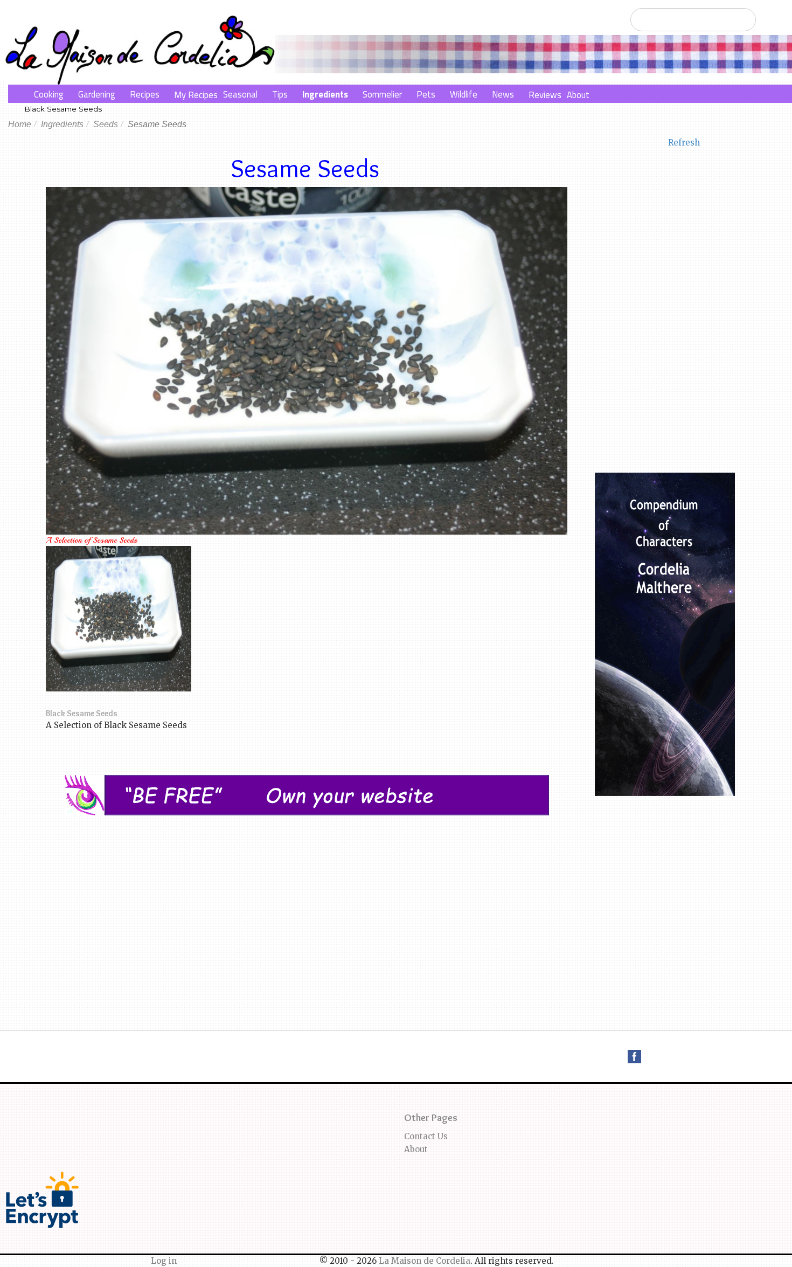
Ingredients (325, 94)
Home (19, 124)
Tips (280, 94)
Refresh (684, 142)
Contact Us (426, 1136)
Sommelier (382, 94)
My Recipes (196, 94)
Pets (425, 94)
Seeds (105, 124)
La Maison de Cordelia (424, 1261)
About (578, 94)
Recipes (144, 94)
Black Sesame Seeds (63, 109)
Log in (164, 1261)
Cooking (49, 94)
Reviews (545, 94)
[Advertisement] (306, 896)
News (503, 94)
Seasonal (240, 94)
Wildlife (463, 94)
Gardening (96, 94)
